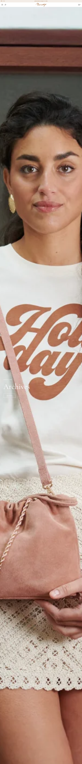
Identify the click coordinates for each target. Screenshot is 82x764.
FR (1, 1)
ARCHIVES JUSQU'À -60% (41, 1)
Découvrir (9, 395)
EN (4, 1)
